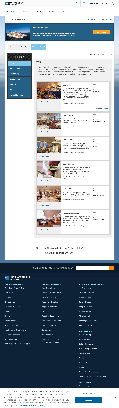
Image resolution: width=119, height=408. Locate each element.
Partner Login (84, 386)
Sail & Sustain (84, 353)
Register (94, 4)
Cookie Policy (26, 405)
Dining (7, 316)
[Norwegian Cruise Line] (14, 3)
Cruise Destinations (13, 307)
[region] (59, 398)
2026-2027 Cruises (86, 293)
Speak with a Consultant (52, 342)
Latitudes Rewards (12, 334)
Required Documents (50, 316)
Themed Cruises (85, 316)
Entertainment (10, 320)
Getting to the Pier (49, 325)
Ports (7, 311)
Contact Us (46, 330)
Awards (82, 367)
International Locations (88, 372)
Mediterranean (58, 33)
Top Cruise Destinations (16, 344)
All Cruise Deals (85, 288)
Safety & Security (86, 344)
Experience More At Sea (14, 288)
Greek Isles (75, 35)
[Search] (77, 3)
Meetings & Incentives (88, 320)
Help (65, 12)
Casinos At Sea (85, 311)
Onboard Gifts (85, 297)
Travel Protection (49, 334)
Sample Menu (103, 109)
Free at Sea (9, 293)
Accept (88, 400)
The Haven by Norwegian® (15, 330)
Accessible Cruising (50, 302)
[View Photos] (49, 90)
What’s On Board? (38, 47)
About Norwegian (86, 334)
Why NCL (40, 12)
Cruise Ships (10, 302)
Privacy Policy (38, 405)
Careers (82, 358)
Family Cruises (85, 302)
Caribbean (49, 33)
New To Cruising (48, 288)
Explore (8, 12)
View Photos (45, 102)
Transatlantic (38, 35)
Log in (104, 4)
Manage (53, 12)
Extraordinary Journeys (62, 35)
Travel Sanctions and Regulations (92, 376)
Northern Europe (71, 33)
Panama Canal (48, 35)
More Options (88, 393)
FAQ (43, 311)
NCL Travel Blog (11, 339)
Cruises (8, 297)
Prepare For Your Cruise (51, 293)
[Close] (115, 397)
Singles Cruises (85, 307)
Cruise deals (24, 12)
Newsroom (83, 362)
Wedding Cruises (86, 325)
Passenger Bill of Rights (51, 320)
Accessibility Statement (88, 348)
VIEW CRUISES (101, 32)
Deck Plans (25, 47)
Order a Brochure (49, 297)
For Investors (84, 339)
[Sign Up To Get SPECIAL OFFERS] (111, 268)
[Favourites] (84, 3)
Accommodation (11, 325)
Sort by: (92, 55)
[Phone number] (111, 3)
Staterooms (13, 47)
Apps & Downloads (49, 307)
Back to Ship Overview (101, 19)
